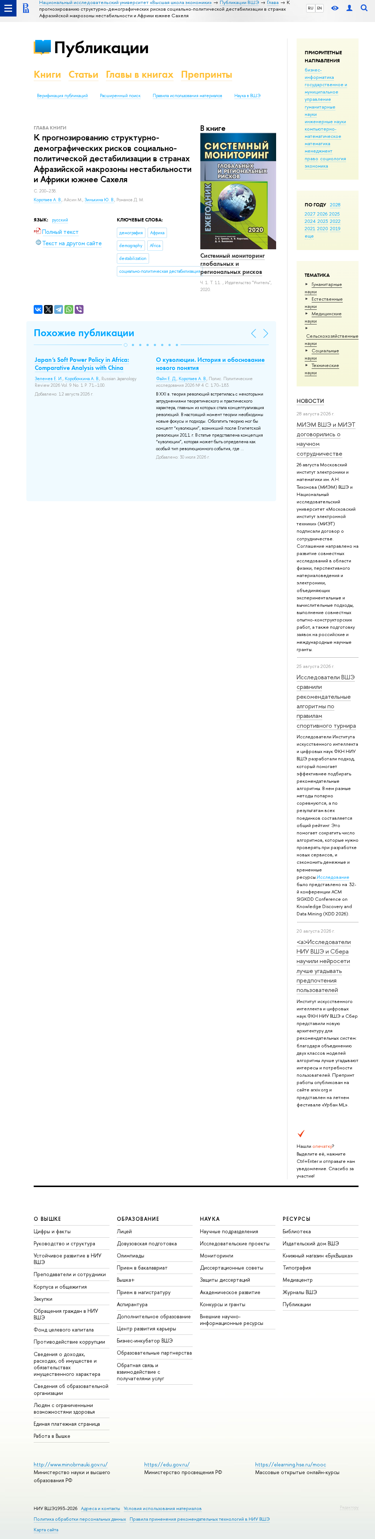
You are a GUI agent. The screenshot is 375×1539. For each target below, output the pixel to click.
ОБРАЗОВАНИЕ (138, 1218)
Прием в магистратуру (144, 1292)
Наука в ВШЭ (247, 96)
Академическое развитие (230, 1292)
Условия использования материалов (163, 1508)
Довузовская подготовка (147, 1243)
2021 (310, 228)
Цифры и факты (52, 1231)
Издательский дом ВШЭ (311, 1243)
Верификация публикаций (62, 96)
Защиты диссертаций (225, 1279)
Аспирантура (132, 1304)
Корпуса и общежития (60, 1286)
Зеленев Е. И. (49, 379)
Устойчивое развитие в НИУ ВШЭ (67, 1259)
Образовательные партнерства (154, 1352)
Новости (310, 401)
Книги (47, 74)
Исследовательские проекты (235, 1243)
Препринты (206, 74)
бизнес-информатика (319, 73)
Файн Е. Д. (166, 379)
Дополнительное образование (154, 1316)
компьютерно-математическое (323, 132)
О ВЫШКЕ (48, 1218)
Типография (297, 1267)
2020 (322, 228)
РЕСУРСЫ (297, 1218)
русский (60, 220)
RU (310, 8)
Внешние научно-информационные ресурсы (231, 1319)
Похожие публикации (84, 332)
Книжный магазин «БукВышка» (318, 1255)
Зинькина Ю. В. (99, 200)
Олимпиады (130, 1255)
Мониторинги (216, 1255)
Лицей (124, 1231)
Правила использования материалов (187, 96)
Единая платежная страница (67, 1423)
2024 (310, 221)
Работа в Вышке (52, 1435)
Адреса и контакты (100, 1508)
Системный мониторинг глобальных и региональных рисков (232, 263)
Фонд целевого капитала (64, 1329)
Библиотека (297, 1231)
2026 (322, 213)
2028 (335, 204)
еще (309, 235)
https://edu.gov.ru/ (167, 1464)
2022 (335, 221)
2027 (310, 213)
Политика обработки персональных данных (80, 1519)
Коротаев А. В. (48, 200)
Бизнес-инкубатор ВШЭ (145, 1340)
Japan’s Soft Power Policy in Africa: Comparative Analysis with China (82, 364)
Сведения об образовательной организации (71, 1389)
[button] (125, 345)
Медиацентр (298, 1279)
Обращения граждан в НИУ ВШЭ (66, 1314)
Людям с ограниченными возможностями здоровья (64, 1408)
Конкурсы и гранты (222, 1304)
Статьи (83, 74)
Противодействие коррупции (69, 1341)
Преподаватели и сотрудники (70, 1274)
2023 (323, 221)
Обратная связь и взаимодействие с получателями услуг (140, 1372)
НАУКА (210, 1218)
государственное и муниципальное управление (326, 91)
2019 (335, 228)
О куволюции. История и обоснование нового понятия (210, 364)
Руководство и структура (64, 1243)
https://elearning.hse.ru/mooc (290, 1464)
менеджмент (319, 150)
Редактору (349, 1507)
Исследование (333, 877)
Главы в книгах (140, 74)
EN (319, 8)
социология (333, 158)
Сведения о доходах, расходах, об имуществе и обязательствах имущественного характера (67, 1364)
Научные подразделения (229, 1231)
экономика (316, 165)
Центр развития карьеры (146, 1328)
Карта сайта (46, 1530)
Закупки (43, 1298)
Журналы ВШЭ (300, 1292)
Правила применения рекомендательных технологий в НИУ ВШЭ (200, 1519)
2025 (334, 213)
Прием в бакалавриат (142, 1267)
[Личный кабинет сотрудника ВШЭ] (349, 8)
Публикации (101, 47)
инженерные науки (325, 121)
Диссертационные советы (231, 1267)
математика (317, 143)
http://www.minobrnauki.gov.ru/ (71, 1464)
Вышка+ (126, 1279)
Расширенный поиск (120, 96)
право (311, 158)
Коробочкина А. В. (82, 379)
